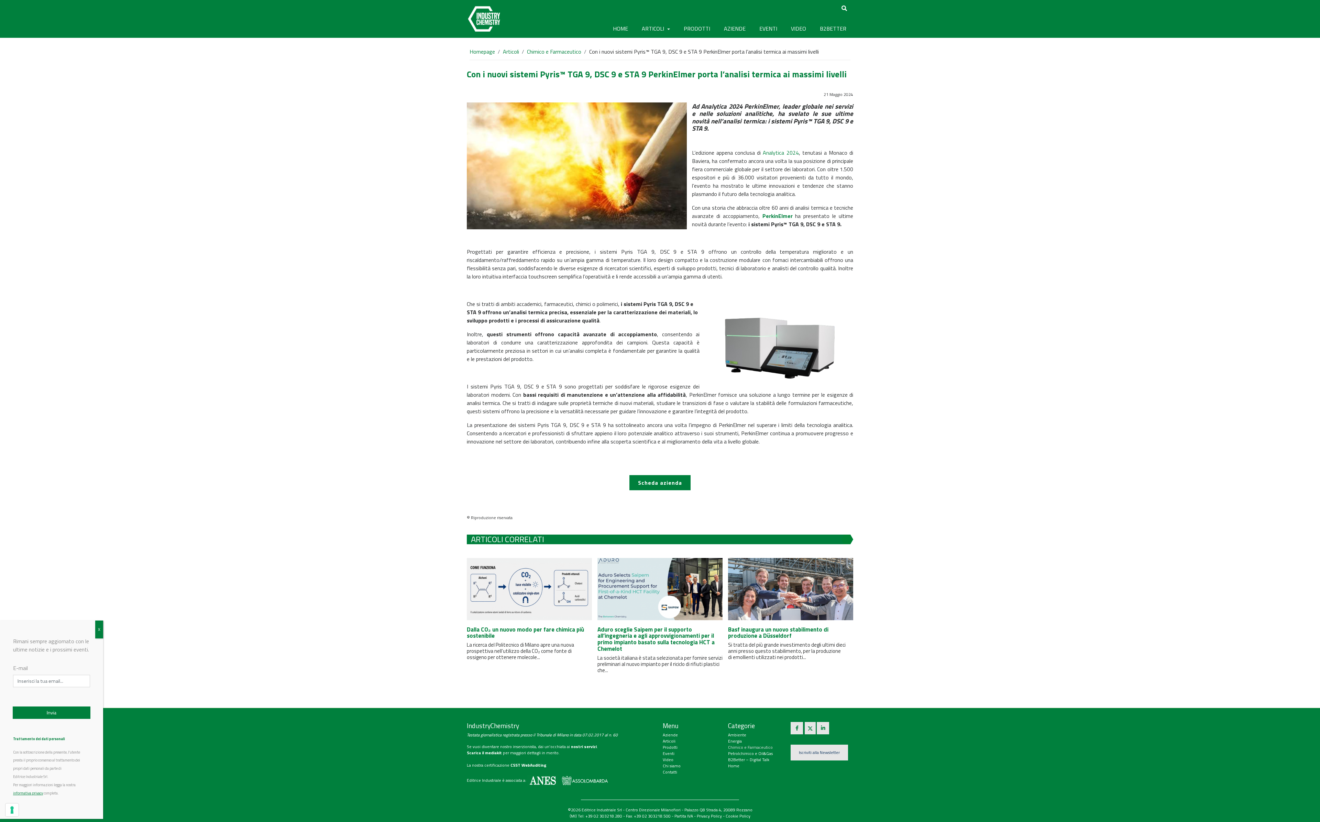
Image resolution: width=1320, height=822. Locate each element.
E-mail (20, 668)
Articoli (511, 51)
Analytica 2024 (781, 153)
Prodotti (670, 747)
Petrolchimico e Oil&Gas (750, 753)
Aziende (670, 735)
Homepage (482, 51)
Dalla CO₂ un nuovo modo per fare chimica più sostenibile (525, 632)
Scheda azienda (660, 483)
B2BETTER (833, 28)
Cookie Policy (738, 816)
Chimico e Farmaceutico (554, 51)
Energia (735, 741)
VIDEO (798, 28)
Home (620, 28)
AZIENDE (735, 28)
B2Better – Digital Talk (748, 759)
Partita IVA (683, 816)
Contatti (670, 772)
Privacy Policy (709, 816)
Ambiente (737, 735)
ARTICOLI (654, 28)
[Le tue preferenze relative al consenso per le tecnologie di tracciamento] (12, 809)
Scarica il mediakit (484, 752)
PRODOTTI (697, 28)
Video (668, 759)
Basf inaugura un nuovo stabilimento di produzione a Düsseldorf (778, 632)
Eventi (668, 753)
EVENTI (768, 28)
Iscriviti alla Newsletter (819, 752)
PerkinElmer (777, 216)
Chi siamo (672, 766)
